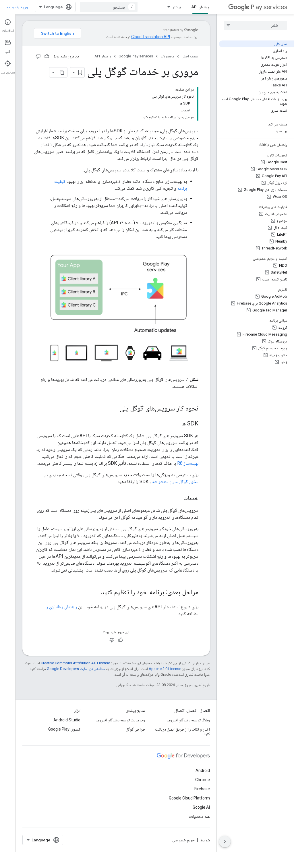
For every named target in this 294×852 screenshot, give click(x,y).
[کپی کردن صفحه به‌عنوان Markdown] (62, 72)
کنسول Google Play (64, 729)
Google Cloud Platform (189, 798)
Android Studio (66, 720)
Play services (269, 7)
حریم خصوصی (183, 840)
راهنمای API (200, 6)
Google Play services (136, 56)
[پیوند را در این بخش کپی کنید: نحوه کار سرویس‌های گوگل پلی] (113, 408)
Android (203, 770)
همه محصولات (199, 816)
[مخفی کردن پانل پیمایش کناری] (225, 841)
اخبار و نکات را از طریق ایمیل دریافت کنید (182, 731)
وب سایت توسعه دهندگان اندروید (120, 720)
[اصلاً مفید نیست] (38, 56)
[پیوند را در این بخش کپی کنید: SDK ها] (175, 424)
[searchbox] (255, 25)
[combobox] (109, 7)
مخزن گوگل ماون (184, 481)
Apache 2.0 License (165, 669)
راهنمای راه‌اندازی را (61, 606)
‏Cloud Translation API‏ (150, 36)
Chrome (202, 779)
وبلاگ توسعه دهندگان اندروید (188, 720)
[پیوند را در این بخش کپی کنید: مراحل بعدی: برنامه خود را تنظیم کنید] (95, 592)
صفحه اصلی (190, 56)
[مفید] (46, 56)
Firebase (202, 789)
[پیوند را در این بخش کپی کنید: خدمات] (177, 498)
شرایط (205, 840)
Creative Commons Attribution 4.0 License (75, 663)
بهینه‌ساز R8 (187, 463)
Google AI (201, 807)
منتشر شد (160, 481)
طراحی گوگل (135, 729)
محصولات (167, 56)
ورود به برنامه (17, 7)
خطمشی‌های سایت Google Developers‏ (76, 669)
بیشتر (176, 6)
